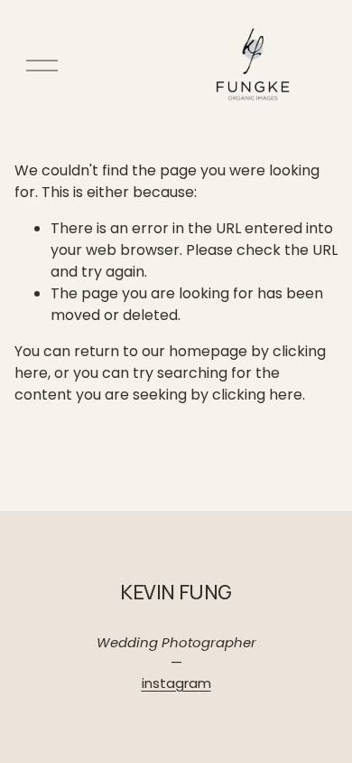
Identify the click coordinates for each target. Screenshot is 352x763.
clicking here (257, 394)
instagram (176, 683)
